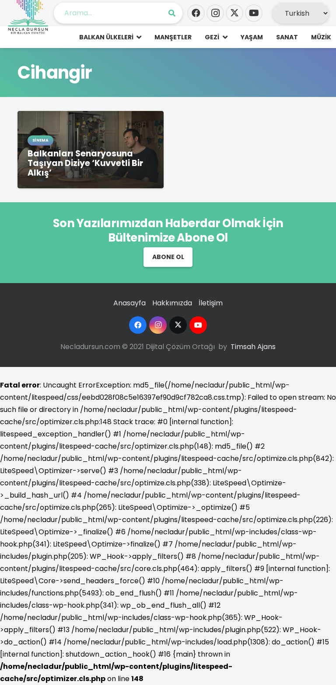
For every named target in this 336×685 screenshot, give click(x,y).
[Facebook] (196, 13)
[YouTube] (253, 13)
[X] (234, 13)
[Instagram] (215, 13)
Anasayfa (129, 303)
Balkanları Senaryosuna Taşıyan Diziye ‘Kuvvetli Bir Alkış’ (85, 163)
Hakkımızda (172, 303)
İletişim (211, 303)
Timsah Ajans (253, 347)
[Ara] (171, 13)
